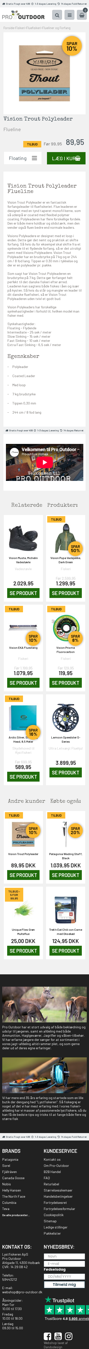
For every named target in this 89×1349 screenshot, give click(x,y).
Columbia (9, 1202)
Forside (8, 28)
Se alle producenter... (16, 1215)
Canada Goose (13, 1178)
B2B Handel (52, 1172)
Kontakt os (52, 1159)
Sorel (6, 1165)
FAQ (47, 1178)
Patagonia (10, 1159)
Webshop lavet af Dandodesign (56, 1345)
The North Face (13, 1196)
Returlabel (51, 1184)
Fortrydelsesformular (59, 1209)
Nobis (6, 1184)
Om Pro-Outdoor (56, 1165)
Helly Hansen (11, 1190)
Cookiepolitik (54, 1215)
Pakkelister (52, 1233)
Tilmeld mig (64, 1284)
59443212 (9, 1279)
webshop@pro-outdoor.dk (22, 1292)
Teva (5, 1209)
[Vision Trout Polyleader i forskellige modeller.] (44, 72)
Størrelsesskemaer (58, 1190)
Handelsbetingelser (58, 1196)
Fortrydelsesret (55, 1202)
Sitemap (50, 1221)
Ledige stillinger (55, 1227)
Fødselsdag (55, 1269)
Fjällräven (9, 1172)
